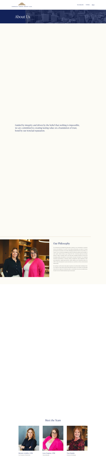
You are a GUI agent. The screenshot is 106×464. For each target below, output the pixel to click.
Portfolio (88, 4)
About (93, 4)
